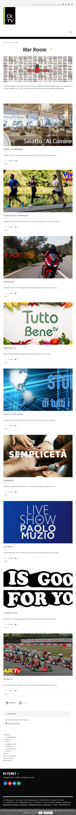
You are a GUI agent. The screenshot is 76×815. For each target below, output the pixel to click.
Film (6, 742)
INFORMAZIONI (11, 714)
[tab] (10, 702)
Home (4, 42)
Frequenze (40, 4)
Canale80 (10, 42)
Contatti (58, 4)
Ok (40, 813)
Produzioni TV (9, 744)
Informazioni (48, 813)
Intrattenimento (9, 737)
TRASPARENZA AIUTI (64, 805)
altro (6, 164)
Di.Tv (4, 753)
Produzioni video (49, 4)
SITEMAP (55, 805)
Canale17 (5, 735)
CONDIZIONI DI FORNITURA (11, 805)
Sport (7, 751)
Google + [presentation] (25, 703)
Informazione (7, 758)
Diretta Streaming (8, 756)
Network (34, 4)
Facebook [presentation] (12, 703)
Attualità (7, 746)
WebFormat (6, 760)
